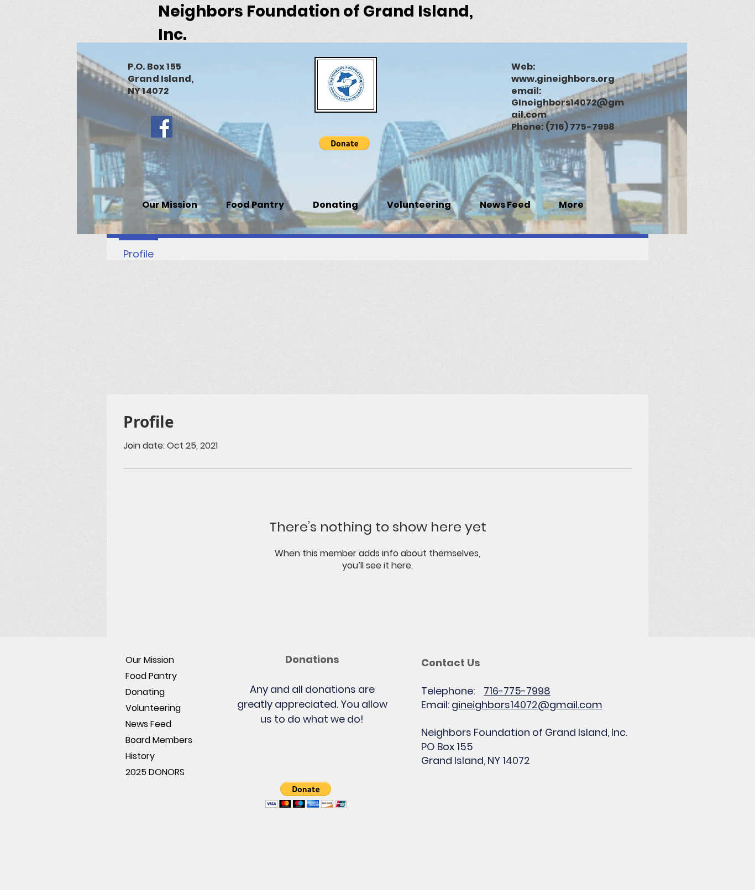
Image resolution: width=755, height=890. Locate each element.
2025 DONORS (155, 772)
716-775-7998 (517, 691)
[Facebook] (161, 127)
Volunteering (153, 708)
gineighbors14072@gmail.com (527, 705)
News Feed (148, 724)
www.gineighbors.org (563, 78)
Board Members (158, 740)
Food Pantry (151, 676)
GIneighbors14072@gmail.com (567, 108)
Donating (145, 692)
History (140, 756)
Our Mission (149, 660)
